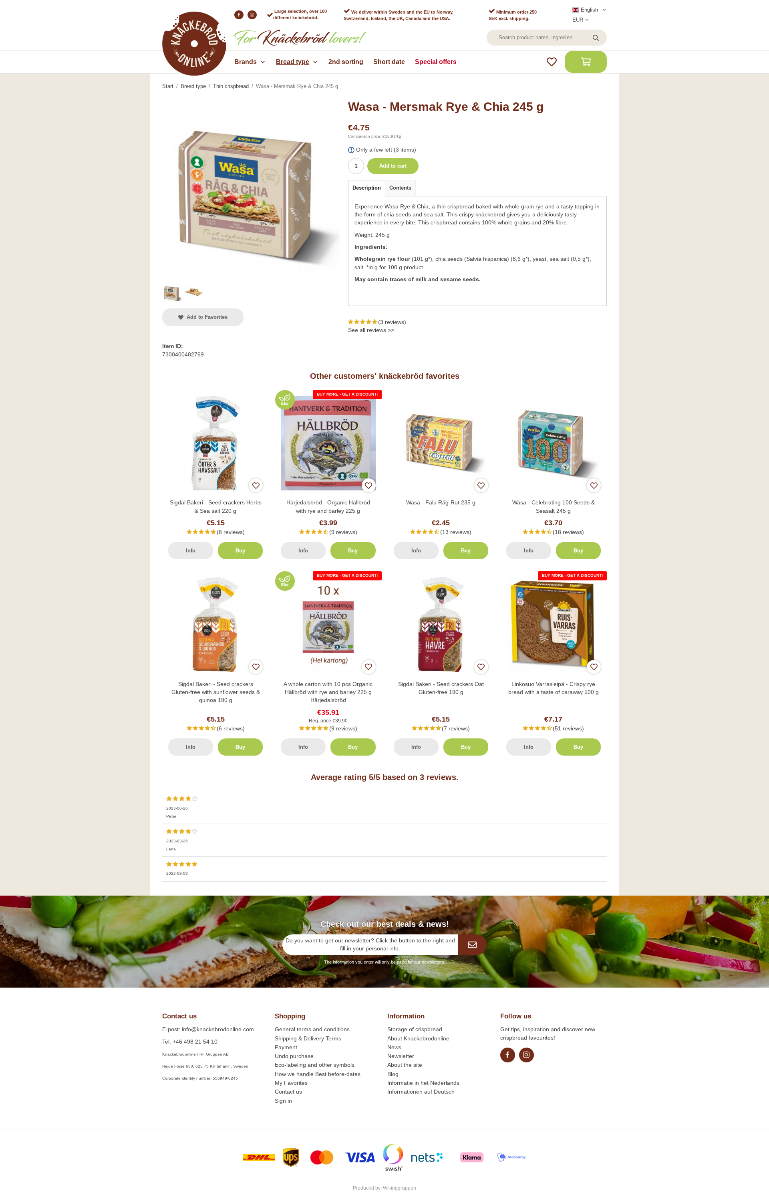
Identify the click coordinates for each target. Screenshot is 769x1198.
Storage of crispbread (414, 1029)
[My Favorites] (552, 62)
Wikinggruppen (399, 1188)
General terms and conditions (312, 1029)
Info (190, 551)
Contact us (288, 1091)
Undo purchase (294, 1056)
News (394, 1047)
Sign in (283, 1101)
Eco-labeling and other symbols (314, 1065)
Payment (286, 1047)
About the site (404, 1065)
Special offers (436, 61)
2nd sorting (345, 61)
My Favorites (291, 1083)
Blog (393, 1074)
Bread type (292, 61)
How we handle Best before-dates (317, 1074)
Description (366, 188)
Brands (245, 61)
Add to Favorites (205, 317)
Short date (389, 61)
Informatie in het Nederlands (423, 1083)
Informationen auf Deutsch (421, 1091)
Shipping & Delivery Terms (308, 1038)
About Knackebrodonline (418, 1038)
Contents (400, 188)
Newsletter (400, 1056)
